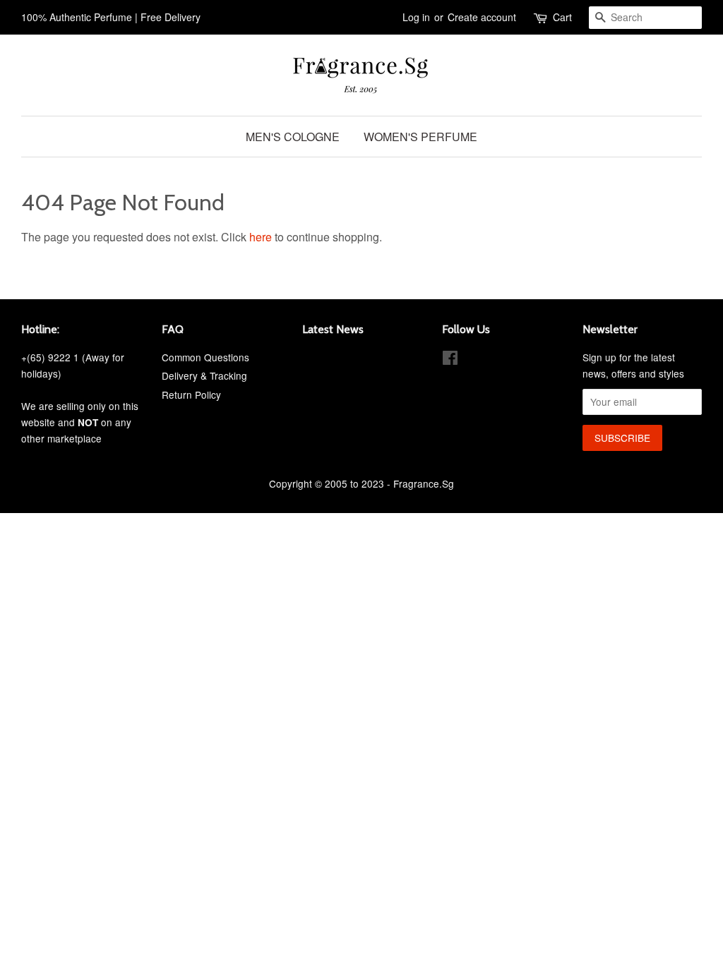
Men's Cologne (293, 136)
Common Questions (205, 357)
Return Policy (191, 394)
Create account (482, 17)
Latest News (333, 329)
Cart (562, 17)
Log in (416, 17)
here (260, 237)
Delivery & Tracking (204, 375)
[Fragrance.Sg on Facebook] (450, 360)
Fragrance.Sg (423, 483)
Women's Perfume (420, 136)
